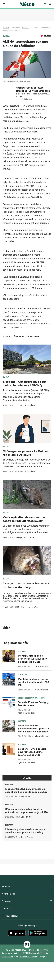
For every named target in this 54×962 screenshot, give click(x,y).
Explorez (27, 777)
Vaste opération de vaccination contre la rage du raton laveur (24, 519)
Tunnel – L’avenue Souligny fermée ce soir (33, 703)
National (25, 28)
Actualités (22, 674)
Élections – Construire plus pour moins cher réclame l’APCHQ (24, 383)
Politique (22, 651)
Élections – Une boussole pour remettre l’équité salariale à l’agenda (32, 751)
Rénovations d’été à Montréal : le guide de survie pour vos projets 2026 (26, 810)
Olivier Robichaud (41, 666)
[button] (3, 4)
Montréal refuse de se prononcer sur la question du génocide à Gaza (32, 658)
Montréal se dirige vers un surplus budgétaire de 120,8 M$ (33, 682)
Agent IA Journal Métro (28, 405)
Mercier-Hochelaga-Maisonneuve (31, 698)
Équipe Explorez (27, 837)
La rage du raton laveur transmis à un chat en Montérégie (26, 585)
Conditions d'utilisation (28, 956)
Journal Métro (27, 796)
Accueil (6, 28)
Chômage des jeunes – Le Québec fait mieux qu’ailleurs (25, 453)
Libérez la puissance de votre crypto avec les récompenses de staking (25, 830)
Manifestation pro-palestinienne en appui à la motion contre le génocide (33, 728)
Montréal (22, 721)
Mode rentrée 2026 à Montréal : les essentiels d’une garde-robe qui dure (26, 790)
